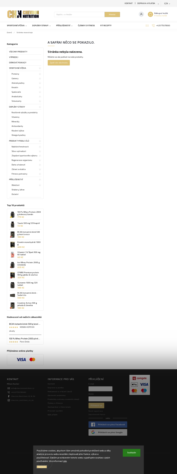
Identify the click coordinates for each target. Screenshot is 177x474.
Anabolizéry (17, 96)
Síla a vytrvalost (19, 151)
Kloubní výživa (18, 130)
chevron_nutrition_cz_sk (22, 400)
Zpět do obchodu (59, 62)
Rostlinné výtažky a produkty (24, 112)
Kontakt (129, 3)
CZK (166, 3)
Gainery (15, 78)
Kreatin (15, 87)
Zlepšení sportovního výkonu (24, 155)
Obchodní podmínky (57, 395)
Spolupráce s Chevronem (59, 407)
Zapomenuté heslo (96, 414)
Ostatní (15, 194)
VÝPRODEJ (13, 57)
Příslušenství (16, 179)
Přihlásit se (96, 405)
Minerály (15, 121)
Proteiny (15, 74)
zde (65, 461)
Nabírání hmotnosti (20, 146)
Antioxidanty (17, 126)
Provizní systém (55, 411)
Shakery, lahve (18, 189)
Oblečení (15, 185)
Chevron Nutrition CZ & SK (23, 396)
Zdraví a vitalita (19, 169)
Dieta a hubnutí (18, 164)
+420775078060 (18, 392)
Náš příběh (53, 414)
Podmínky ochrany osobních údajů (63, 399)
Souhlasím (131, 452)
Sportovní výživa (17, 68)
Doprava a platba (146, 3)
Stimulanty (16, 101)
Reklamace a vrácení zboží (60, 391)
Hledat (112, 14)
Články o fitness (55, 403)
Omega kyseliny (18, 135)
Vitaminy (15, 117)
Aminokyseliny (18, 83)
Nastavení (42, 467)
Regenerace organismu (22, 160)
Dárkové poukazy (17, 62)
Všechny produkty (18, 51)
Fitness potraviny (19, 174)
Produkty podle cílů (19, 141)
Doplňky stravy (17, 107)
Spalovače (16, 92)
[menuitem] (18, 25)
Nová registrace (95, 411)
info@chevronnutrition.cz (22, 388)
